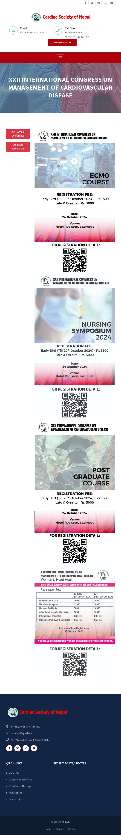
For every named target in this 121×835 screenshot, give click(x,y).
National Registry (62, 42)
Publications (15, 792)
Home (48, 829)
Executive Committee (20, 779)
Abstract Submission (18, 146)
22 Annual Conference (18, 133)
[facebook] (85, 3)
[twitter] (92, 3)
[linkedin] (99, 3)
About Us (14, 773)
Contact (72, 829)
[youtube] (112, 3)
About (59, 829)
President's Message (20, 786)
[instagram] (105, 3)
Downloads (15, 799)
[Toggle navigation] (60, 58)
